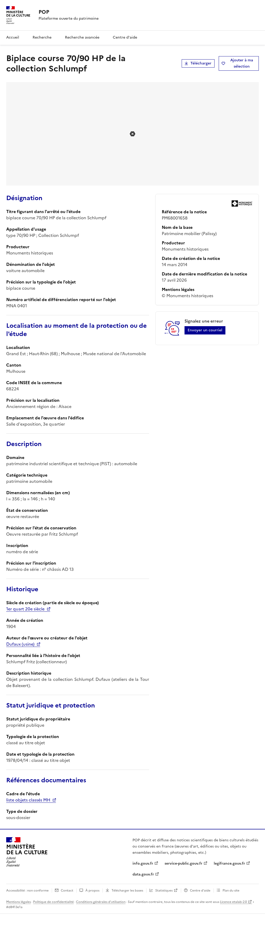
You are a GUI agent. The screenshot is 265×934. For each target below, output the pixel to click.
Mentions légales (18, 902)
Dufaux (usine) (20, 644)
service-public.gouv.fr (183, 863)
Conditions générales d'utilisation (101, 902)
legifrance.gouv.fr (229, 863)
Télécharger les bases (127, 890)
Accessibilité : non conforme (27, 890)
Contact (67, 890)
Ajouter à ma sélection (241, 63)
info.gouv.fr (142, 863)
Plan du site (231, 890)
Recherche (42, 37)
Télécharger (200, 63)
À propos (92, 890)
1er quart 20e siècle (25, 609)
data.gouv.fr (143, 874)
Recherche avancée (82, 37)
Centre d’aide (200, 890)
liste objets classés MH (28, 800)
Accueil (12, 37)
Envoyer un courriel (205, 330)
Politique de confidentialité (53, 902)
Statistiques (164, 890)
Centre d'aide (125, 37)
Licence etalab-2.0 (233, 902)
